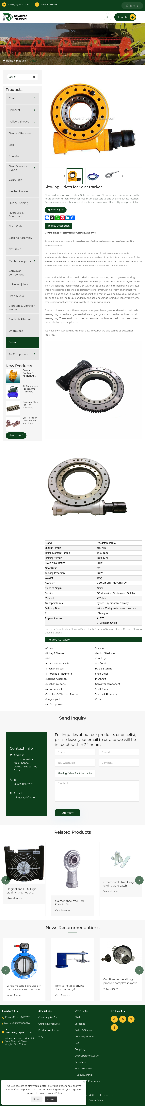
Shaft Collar (16, 226)
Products (21, 60)
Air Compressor (18, 354)
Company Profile (47, 1017)
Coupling (14, 156)
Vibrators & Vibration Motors (22, 307)
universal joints (18, 284)
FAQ (40, 1036)
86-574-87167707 (23, 784)
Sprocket (14, 110)
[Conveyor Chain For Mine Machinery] (13, 407)
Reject (36, 1099)
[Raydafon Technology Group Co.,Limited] (15, 16)
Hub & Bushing (18, 203)
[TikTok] (138, 5)
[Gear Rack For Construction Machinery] (13, 423)
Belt (11, 144)
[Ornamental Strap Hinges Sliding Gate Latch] (121, 859)
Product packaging (49, 1030)
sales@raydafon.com (18, 4)
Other (32, 60)
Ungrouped (16, 330)
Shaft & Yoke (17, 296)
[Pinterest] (134, 5)
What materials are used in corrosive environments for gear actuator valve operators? (24, 987)
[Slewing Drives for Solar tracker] (74, 176)
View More (15, 435)
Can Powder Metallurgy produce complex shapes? (120, 981)
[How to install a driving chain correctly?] (72, 959)
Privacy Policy (95, 1100)
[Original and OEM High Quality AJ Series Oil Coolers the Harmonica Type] (24, 863)
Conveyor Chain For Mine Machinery (30, 405)
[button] (5, 880)
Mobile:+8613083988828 (17, 1023)
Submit (67, 812)
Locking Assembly (20, 237)
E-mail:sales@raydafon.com (19, 1031)
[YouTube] (131, 5)
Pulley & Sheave (19, 121)
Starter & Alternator (21, 319)
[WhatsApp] (127, 5)
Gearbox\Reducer (20, 133)
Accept (50, 1099)
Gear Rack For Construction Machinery (30, 421)
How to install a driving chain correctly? (69, 987)
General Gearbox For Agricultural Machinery (29, 373)
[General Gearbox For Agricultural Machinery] (13, 376)
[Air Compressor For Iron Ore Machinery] (13, 391)
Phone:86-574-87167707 (17, 1017)
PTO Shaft (15, 249)
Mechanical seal (19, 191)
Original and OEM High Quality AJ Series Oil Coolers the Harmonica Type (21, 891)
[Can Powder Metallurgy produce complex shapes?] (121, 956)
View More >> (14, 898)
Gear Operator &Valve (18, 168)
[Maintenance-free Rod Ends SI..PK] (72, 868)
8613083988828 (49, 4)
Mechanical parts (20, 261)
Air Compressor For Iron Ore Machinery (30, 389)
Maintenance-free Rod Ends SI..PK (69, 902)
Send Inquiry (57, 209)
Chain (12, 98)
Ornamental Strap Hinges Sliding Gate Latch (119, 884)
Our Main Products (49, 1023)
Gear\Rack (15, 179)
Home (9, 60)
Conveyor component (16, 272)
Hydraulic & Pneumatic (16, 214)
